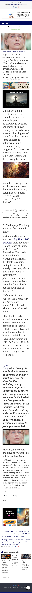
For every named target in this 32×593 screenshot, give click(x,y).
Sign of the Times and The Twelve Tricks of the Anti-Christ (25, 564)
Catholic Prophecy (8, 52)
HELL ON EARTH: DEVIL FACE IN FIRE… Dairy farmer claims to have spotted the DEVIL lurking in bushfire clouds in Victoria (16, 534)
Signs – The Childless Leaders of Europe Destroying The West (15, 560)
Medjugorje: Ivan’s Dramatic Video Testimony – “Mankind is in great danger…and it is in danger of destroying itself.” (16, 542)
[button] (28, 588)
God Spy (15, 52)
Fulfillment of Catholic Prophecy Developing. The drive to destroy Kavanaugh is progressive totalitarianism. (6, 568)
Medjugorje (22, 52)
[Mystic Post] (3, 23)
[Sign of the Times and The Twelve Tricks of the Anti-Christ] (26, 555)
